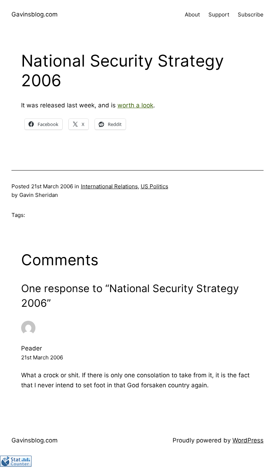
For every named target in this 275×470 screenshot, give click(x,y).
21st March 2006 (42, 357)
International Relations (109, 186)
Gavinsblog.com (34, 14)
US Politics (154, 186)
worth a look (135, 105)
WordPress (248, 440)
